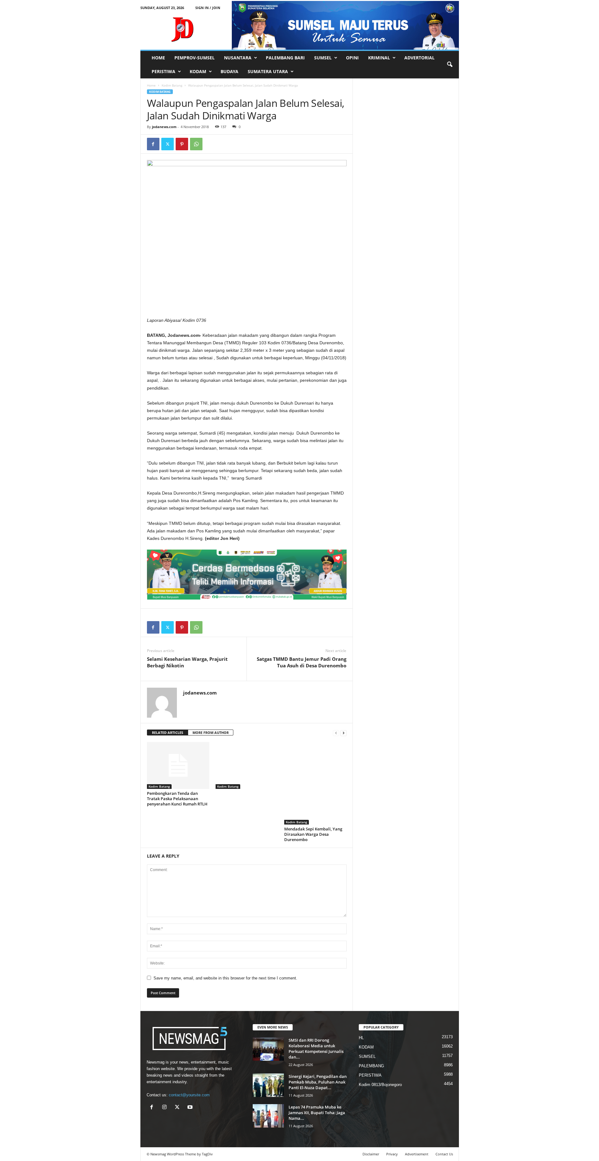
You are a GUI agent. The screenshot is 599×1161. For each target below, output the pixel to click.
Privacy (392, 1154)
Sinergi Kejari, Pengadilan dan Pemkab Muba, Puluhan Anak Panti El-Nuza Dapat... (318, 1082)
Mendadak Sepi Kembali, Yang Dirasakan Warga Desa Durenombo (313, 834)
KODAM (198, 71)
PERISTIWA (163, 71)
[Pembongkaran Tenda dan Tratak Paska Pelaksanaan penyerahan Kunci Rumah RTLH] (178, 765)
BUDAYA (229, 71)
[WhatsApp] (196, 144)
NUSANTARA (237, 58)
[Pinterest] (182, 144)
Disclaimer (371, 1154)
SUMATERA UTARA (268, 71)
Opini (352, 58)
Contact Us (444, 1154)
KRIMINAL (379, 58)
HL (361, 1037)
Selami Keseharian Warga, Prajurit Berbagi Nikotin (187, 662)
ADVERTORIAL (419, 58)
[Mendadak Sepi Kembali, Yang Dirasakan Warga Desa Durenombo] (315, 783)
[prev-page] (336, 733)
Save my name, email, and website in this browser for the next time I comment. (225, 978)
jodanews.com (164, 126)
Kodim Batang (172, 85)
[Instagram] (165, 1107)
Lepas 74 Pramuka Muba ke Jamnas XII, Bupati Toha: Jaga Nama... (317, 1112)
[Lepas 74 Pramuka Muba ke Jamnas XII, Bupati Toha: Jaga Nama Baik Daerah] (268, 1116)
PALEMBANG (371, 1066)
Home (151, 85)
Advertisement (416, 1154)
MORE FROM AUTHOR (210, 732)
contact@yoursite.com (189, 1095)
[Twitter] (167, 144)
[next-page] (343, 733)
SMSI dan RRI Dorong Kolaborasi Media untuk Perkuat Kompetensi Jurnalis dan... (316, 1048)
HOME (158, 58)
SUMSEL (323, 58)
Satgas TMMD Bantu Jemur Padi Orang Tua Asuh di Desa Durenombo (301, 662)
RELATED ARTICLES (167, 732)
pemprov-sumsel (194, 58)
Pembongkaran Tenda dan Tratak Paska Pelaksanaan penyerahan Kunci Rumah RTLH (177, 798)
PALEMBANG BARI (285, 58)
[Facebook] (153, 144)
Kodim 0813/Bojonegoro (380, 1084)
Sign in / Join (207, 7)
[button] (449, 65)
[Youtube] (191, 1107)
